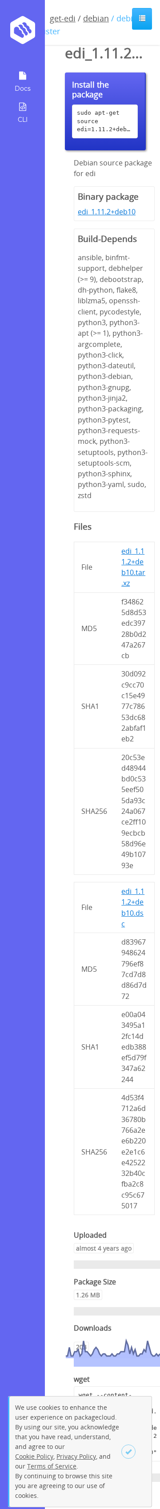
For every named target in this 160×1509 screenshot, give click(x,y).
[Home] (22, 33)
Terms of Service (51, 1466)
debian (96, 18)
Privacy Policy (76, 1456)
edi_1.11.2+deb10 (107, 212)
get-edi (63, 18)
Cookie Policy (34, 1456)
